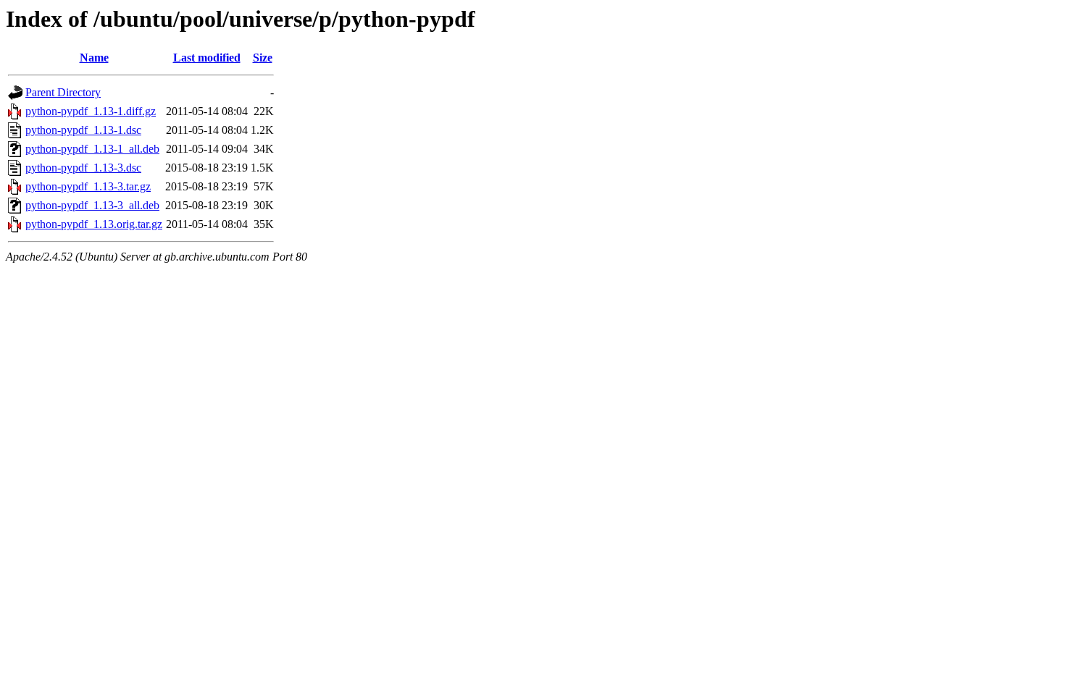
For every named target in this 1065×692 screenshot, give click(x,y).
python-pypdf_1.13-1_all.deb (92, 149)
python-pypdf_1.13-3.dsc (83, 167)
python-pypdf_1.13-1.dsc (83, 130)
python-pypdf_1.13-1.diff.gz (90, 111)
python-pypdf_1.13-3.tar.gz (88, 186)
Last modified (207, 57)
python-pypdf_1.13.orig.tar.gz (93, 224)
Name (94, 57)
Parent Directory (63, 92)
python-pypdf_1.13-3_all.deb (92, 205)
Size (262, 57)
